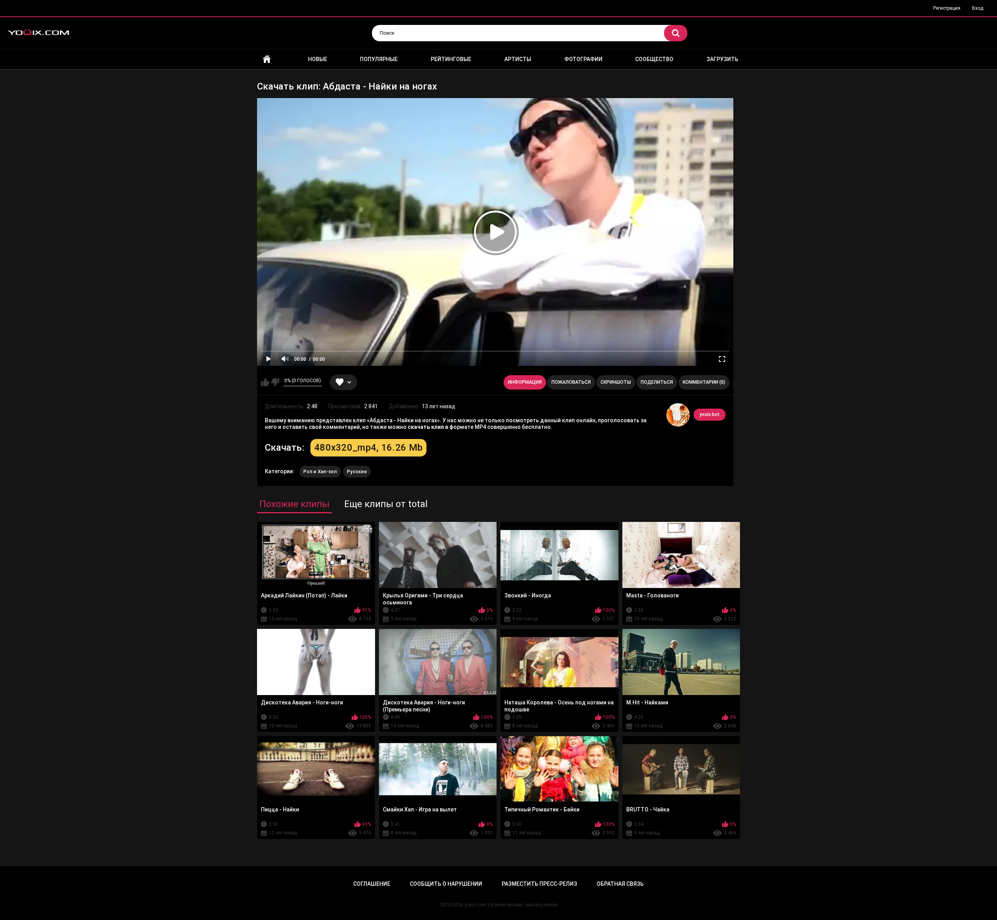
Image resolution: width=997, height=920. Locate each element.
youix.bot (709, 414)
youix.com (475, 905)
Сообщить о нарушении (446, 884)
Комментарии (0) (704, 382)
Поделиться (657, 382)
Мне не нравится (275, 382)
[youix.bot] (678, 415)
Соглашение (371, 884)
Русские (357, 471)
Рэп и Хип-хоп (320, 471)
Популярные (379, 59)
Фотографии (583, 59)
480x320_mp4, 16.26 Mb (368, 447)
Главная (267, 59)
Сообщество (654, 59)
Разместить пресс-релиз (539, 884)
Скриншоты (616, 382)
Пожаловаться (571, 382)
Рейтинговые (451, 59)
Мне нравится (265, 382)
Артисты (517, 59)
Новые (317, 59)
